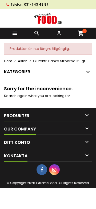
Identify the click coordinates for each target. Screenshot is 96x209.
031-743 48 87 (36, 4)
